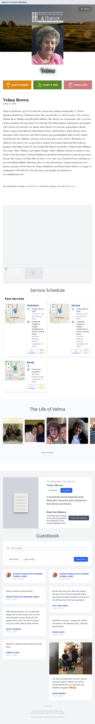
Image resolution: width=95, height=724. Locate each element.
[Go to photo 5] (68, 671)
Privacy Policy (40, 713)
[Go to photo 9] (74, 671)
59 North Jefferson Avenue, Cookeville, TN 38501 (37, 341)
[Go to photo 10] (76, 671)
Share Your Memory (79, 518)
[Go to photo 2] (64, 671)
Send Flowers (41, 387)
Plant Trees (41, 351)
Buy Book (66, 490)
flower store (70, 186)
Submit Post (81, 559)
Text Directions (31, 352)
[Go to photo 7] (71, 671)
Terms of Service (54, 713)
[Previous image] (51, 658)
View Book (53, 490)
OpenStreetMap (50, 717)
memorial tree (33, 186)
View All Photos (47, 452)
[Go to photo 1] (63, 672)
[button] (15, 311)
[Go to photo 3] (65, 671)
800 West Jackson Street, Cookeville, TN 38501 (38, 378)
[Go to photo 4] (67, 671)
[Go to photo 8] (73, 671)
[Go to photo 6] (70, 671)
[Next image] (89, 658)
